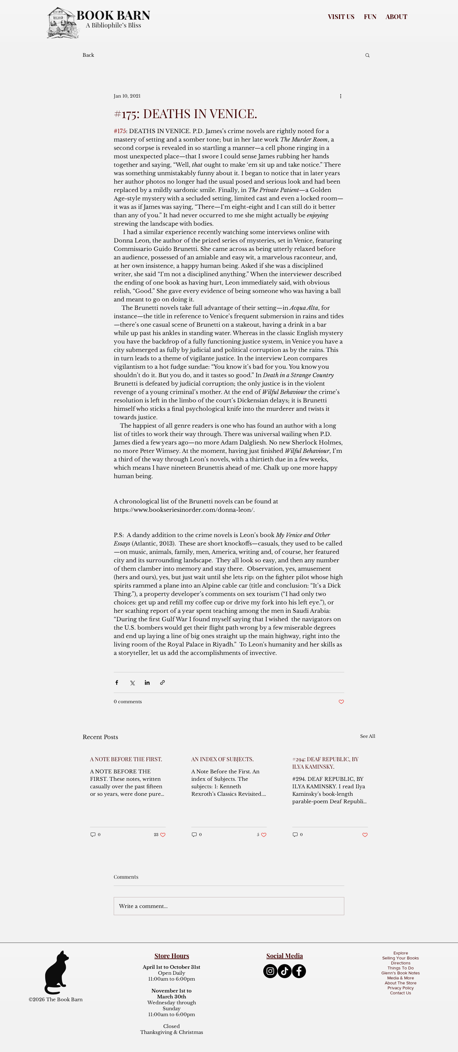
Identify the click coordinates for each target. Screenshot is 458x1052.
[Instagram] (270, 971)
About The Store (401, 982)
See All (367, 736)
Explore (401, 952)
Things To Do (401, 967)
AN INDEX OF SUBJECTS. (222, 759)
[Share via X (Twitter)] (132, 682)
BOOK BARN (113, 14)
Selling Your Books (400, 957)
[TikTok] (285, 971)
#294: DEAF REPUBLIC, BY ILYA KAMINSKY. (325, 762)
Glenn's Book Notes (400, 972)
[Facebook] (299, 971)
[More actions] (340, 96)
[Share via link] (162, 682)
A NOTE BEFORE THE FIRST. (126, 759)
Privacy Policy (401, 987)
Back (88, 55)
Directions (401, 962)
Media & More (400, 977)
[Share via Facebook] (117, 682)
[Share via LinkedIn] (147, 682)
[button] (341, 16)
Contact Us (400, 992)
